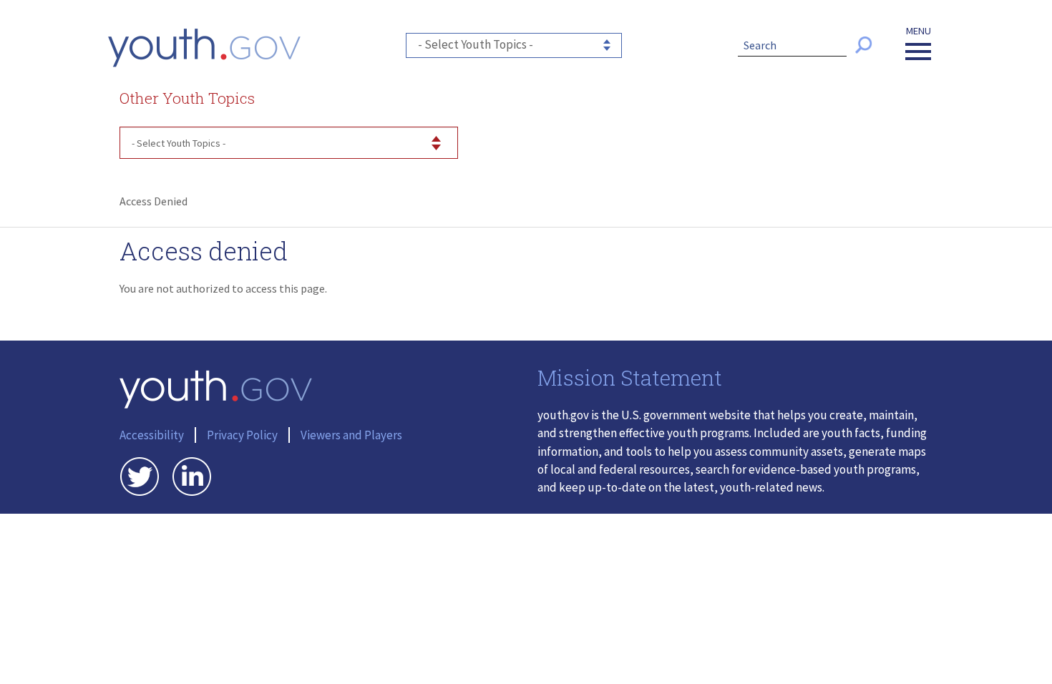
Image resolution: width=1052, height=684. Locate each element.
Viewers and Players (351, 435)
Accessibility (152, 435)
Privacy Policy (242, 435)
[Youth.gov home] (204, 48)
